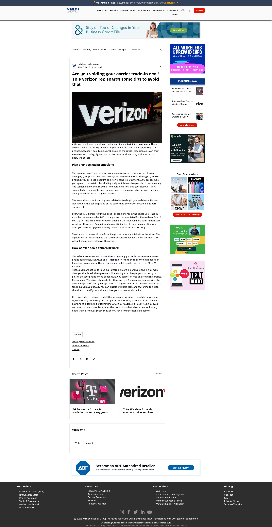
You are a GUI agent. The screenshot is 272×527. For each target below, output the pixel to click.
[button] (102, 10)
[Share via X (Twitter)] (80, 358)
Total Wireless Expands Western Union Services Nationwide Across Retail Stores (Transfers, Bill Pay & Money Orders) (140, 411)
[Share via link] (94, 358)
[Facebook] (128, 512)
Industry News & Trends (94, 50)
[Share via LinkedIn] (87, 358)
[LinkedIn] (142, 512)
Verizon (77, 334)
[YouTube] (149, 512)
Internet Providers (80, 345)
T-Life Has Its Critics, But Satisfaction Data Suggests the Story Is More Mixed (90, 411)
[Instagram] (122, 512)
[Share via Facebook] (73, 358)
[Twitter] (135, 512)
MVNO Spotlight (119, 50)
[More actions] (160, 66)
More (134, 50)
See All (159, 374)
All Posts (73, 50)
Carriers (75, 349)
